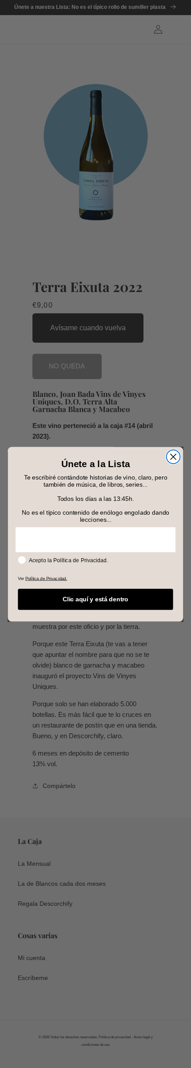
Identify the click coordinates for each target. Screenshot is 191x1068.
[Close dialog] (173, 457)
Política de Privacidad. (46, 578)
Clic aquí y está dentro (95, 599)
